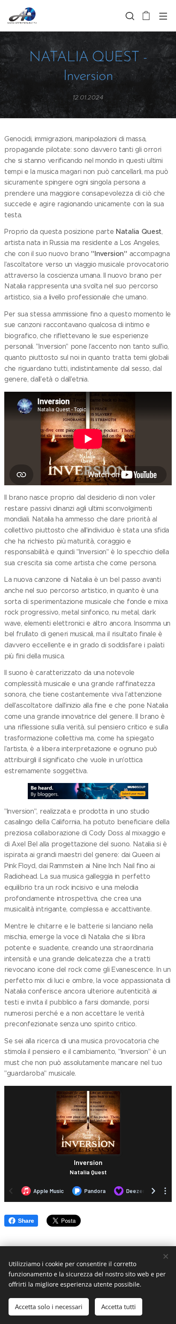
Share (26, 1220)
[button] (129, 15)
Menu (163, 15)
